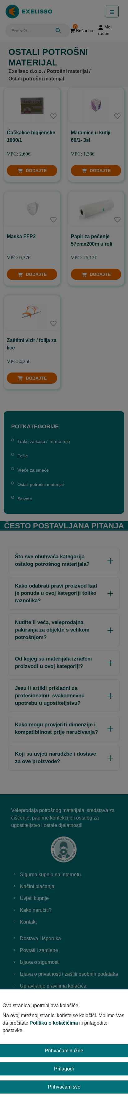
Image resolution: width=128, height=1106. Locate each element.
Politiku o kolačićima (54, 1023)
